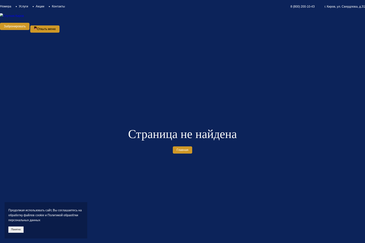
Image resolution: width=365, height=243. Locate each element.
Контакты (58, 6)
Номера (5, 6)
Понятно (16, 229)
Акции (40, 6)
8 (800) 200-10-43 (302, 6)
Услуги (23, 6)
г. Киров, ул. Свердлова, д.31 (345, 6)
